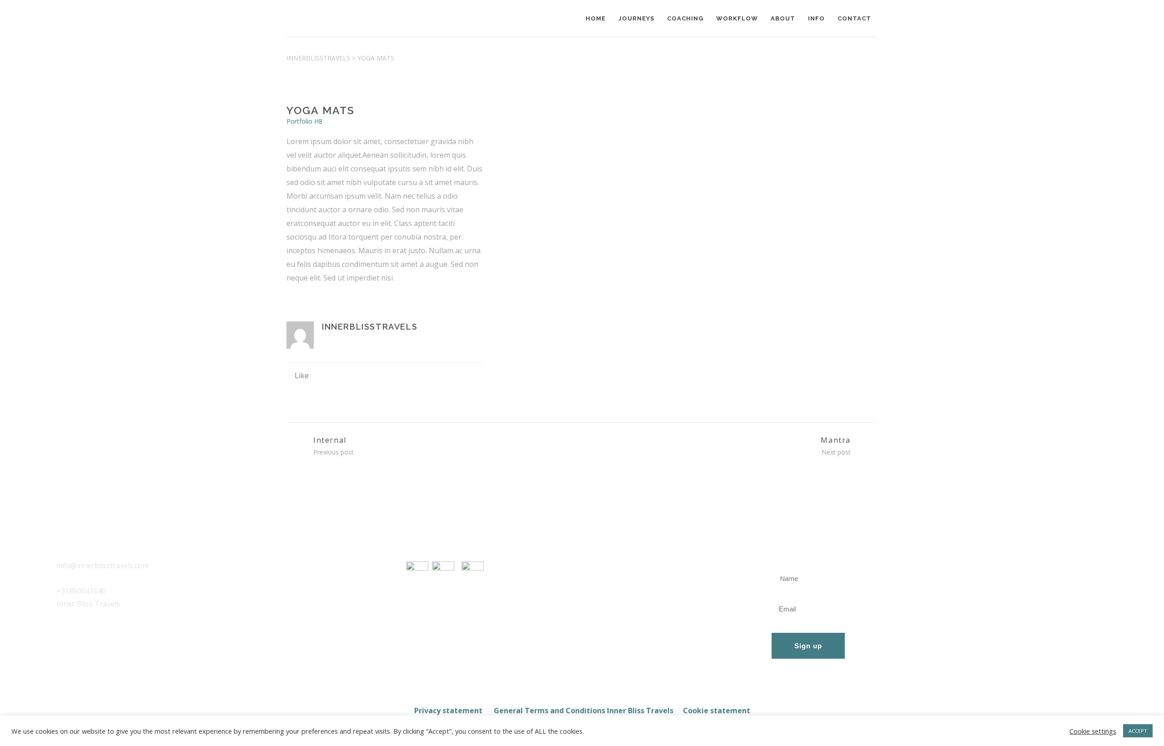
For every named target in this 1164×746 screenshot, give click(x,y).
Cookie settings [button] (1092, 731)
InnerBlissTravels (318, 58)
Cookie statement (716, 711)
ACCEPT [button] (1138, 730)
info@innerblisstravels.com (102, 565)
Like (302, 375)
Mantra (836, 440)
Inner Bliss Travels (88, 604)
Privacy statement (449, 711)
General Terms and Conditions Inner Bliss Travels (583, 711)
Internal (329, 440)
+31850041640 (81, 591)
